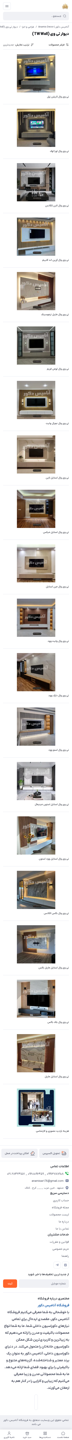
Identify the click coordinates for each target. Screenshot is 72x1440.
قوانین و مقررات (59, 1242)
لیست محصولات (59, 1215)
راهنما (65, 1256)
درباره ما (64, 1222)
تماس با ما (62, 1229)
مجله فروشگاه (60, 1207)
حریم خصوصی (60, 1249)
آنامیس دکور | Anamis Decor (53, 26)
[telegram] (57, 1265)
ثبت (10, 1283)
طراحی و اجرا (28, 26)
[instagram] (65, 1265)
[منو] (7, 6)
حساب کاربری (61, 1200)
